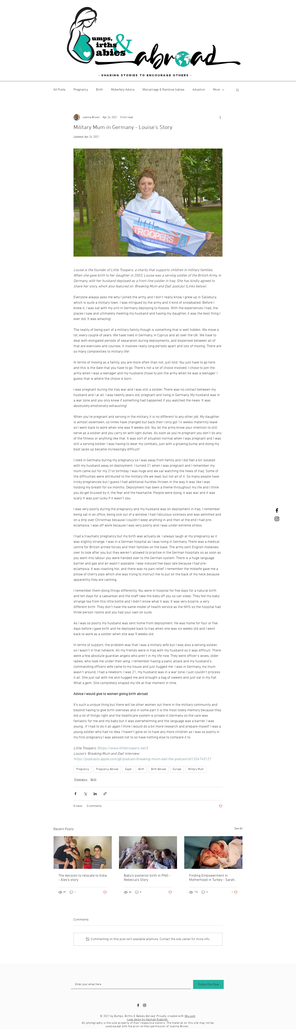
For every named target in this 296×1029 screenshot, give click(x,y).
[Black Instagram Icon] (277, 519)
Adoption (199, 90)
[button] (237, 89)
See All (238, 828)
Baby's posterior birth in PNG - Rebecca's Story (147, 878)
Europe (177, 769)
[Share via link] (105, 794)
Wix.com (190, 1016)
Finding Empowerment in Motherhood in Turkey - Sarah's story (213, 878)
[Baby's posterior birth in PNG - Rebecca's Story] (148, 852)
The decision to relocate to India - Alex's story (82, 878)
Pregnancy (80, 90)
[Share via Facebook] (75, 794)
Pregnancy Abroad (107, 769)
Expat (128, 769)
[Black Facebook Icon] (277, 510)
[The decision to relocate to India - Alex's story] (83, 852)
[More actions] (220, 117)
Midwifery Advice (123, 90)
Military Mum (196, 769)
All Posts (59, 90)
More (216, 90)
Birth (99, 90)
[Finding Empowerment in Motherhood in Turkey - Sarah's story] (213, 852)
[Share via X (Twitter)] (85, 794)
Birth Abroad (158, 769)
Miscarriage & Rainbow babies (163, 90)
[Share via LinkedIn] (95, 794)
